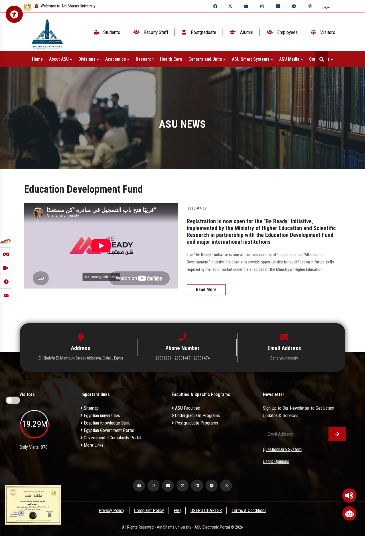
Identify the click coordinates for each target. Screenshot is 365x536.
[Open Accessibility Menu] (14, 14)
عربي (326, 6)
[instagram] (262, 6)
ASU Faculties (187, 408)
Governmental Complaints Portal (112, 437)
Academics (116, 59)
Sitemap (91, 408)
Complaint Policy (149, 510)
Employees (287, 32)
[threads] (310, 6)
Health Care (171, 59)
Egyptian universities (101, 415)
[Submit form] (337, 434)
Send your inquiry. (284, 358)
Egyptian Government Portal (108, 430)
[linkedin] (278, 6)
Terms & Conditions (249, 510)
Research (145, 59)
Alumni (246, 32)
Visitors (327, 32)
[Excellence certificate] (33, 504)
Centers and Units (205, 59)
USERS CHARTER (206, 510)
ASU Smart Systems (251, 59)
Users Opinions (276, 461)
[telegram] (294, 6)
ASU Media (290, 59)
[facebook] (215, 6)
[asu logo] (47, 32)
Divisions (87, 59)
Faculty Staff (156, 32)
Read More (206, 289)
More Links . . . (96, 445)
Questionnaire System (282, 449)
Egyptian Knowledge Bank (106, 423)
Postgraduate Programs (196, 423)
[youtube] (246, 6)
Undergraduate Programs (197, 415)
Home (37, 59)
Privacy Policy (111, 510)
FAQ (177, 510)
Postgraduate (203, 32)
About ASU (59, 59)
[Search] (321, 59)
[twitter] (230, 6)
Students (111, 32)
